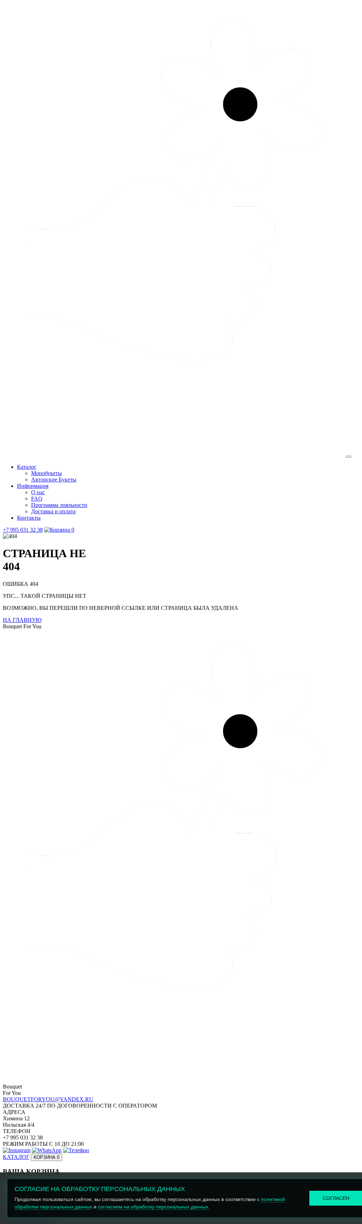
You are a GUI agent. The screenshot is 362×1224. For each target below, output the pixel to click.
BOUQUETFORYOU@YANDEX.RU (48, 1099)
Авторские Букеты (53, 480)
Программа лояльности (59, 505)
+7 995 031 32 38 (23, 530)
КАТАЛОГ (16, 1157)
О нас (38, 492)
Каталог (26, 467)
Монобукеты (46, 473)
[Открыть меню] (348, 457)
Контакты (29, 518)
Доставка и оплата (53, 511)
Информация (32, 486)
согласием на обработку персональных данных (153, 1206)
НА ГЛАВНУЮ (22, 620)
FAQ (36, 499)
